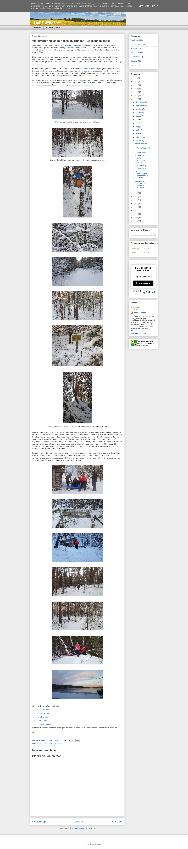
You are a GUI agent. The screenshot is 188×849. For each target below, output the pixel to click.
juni (137, 123)
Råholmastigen (41, 720)
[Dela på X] (74, 740)
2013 (136, 203)
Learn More (144, 6)
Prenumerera (143, 283)
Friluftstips (135, 57)
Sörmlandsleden (53, 28)
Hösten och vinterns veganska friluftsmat (140, 159)
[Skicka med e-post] (69, 740)
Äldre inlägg (117, 822)
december (140, 102)
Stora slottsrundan (43, 713)
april (138, 130)
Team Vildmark (139, 313)
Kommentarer (139, 252)
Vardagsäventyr (137, 53)
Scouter (134, 61)
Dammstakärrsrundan (90, 69)
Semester (135, 48)
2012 (136, 207)
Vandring (51, 744)
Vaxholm (58, 744)
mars (138, 134)
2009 (136, 218)
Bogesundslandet (68, 48)
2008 (136, 221)
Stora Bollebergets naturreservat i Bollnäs (142, 174)
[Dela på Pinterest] (79, 740)
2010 (136, 214)
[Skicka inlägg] (65, 740)
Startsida (37, 28)
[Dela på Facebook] (76, 740)
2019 (136, 92)
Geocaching (135, 44)
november (140, 106)
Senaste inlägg (39, 822)
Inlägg (136, 248)
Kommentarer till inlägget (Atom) (84, 828)
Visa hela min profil (138, 333)
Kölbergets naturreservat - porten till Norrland (142, 184)
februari (139, 137)
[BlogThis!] (72, 740)
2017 (136, 99)
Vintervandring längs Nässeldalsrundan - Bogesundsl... (142, 148)
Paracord (134, 65)
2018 (136, 96)
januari (139, 141)
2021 (136, 85)
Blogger (97, 844)
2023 (136, 78)
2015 (136, 197)
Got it (155, 6)
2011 (136, 211)
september (140, 113)
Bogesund (43, 744)
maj (137, 127)
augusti (139, 116)
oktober (139, 109)
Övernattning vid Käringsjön (141, 167)
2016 (136, 193)
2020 (136, 89)
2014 (136, 200)
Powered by (136, 292)
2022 (136, 81)
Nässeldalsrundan (43, 710)
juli (137, 120)
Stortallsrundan (42, 717)
